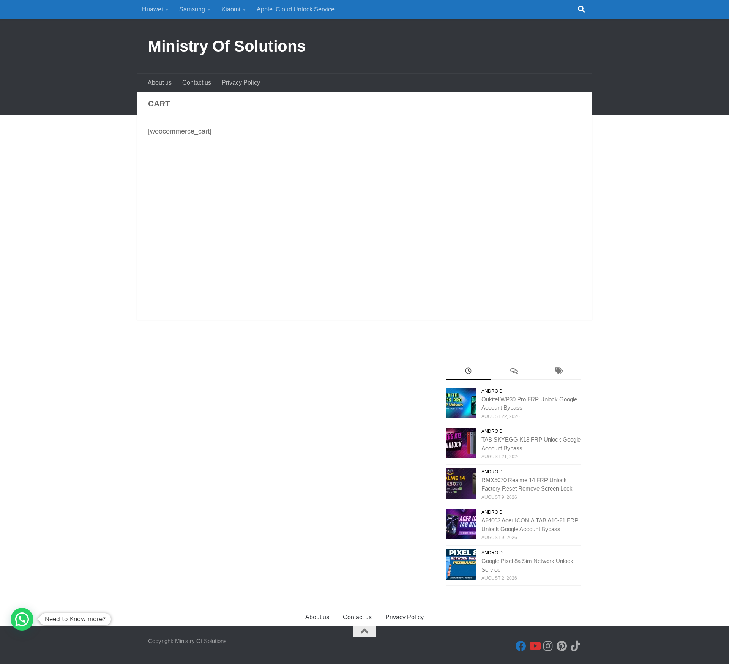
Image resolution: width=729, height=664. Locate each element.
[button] (22, 619)
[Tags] (558, 372)
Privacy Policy (241, 82)
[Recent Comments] (513, 372)
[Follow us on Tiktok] (575, 646)
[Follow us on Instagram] (548, 646)
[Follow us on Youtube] (534, 646)
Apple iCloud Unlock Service (296, 9)
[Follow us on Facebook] (521, 646)
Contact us (196, 82)
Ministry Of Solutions (227, 46)
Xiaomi (230, 9)
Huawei (152, 9)
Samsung (192, 9)
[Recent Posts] (468, 372)
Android (492, 391)
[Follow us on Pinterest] (562, 646)
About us (160, 82)
